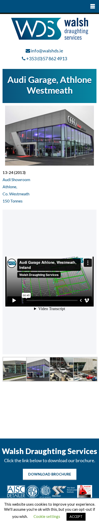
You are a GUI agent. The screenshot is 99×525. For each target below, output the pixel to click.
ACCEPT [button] (76, 517)
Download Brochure (49, 474)
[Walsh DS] (49, 38)
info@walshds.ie (47, 50)
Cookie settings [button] (47, 516)
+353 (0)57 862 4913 (46, 58)
